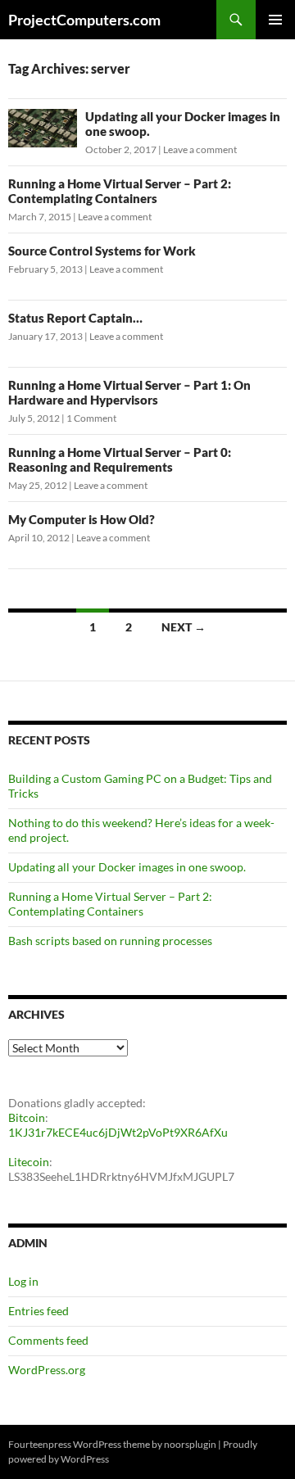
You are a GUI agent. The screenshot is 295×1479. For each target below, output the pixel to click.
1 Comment (91, 418)
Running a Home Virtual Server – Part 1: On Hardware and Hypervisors (129, 392)
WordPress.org (46, 1370)
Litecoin (28, 1162)
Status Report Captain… (75, 317)
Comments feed (48, 1340)
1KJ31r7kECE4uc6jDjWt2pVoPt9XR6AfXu (118, 1132)
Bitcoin (26, 1117)
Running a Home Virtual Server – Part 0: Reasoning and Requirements (119, 459)
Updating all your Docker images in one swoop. (127, 867)
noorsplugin (190, 1444)
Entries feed (38, 1311)
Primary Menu (275, 19)
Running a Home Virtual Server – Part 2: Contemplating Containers (119, 191)
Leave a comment (200, 149)
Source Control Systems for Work (102, 250)
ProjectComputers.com (84, 20)
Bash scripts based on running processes (110, 941)
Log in (23, 1281)
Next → (183, 627)
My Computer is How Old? (81, 519)
